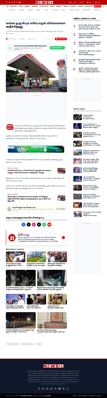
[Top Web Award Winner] (67, 388)
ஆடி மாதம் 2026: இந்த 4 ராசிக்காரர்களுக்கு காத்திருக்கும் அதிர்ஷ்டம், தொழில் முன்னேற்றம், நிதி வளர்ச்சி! (90, 36)
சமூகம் (63, 10)
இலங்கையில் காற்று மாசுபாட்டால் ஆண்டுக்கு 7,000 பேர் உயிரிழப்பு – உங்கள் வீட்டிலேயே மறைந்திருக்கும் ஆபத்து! (91, 189)
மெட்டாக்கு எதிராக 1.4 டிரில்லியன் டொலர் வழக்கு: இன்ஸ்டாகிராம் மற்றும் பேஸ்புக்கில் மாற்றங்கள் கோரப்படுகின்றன (92, 127)
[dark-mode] (104, 6)
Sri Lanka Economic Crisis (27, 344)
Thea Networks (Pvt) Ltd (26, 396)
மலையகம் (55, 10)
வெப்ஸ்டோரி (88, 6)
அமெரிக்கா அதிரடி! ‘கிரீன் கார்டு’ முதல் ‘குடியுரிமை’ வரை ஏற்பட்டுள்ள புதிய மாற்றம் (91, 161)
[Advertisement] (36, 108)
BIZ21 (82, 2)
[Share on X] (47, 39)
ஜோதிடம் (59, 6)
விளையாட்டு (44, 6)
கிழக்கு (38, 10)
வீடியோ (66, 6)
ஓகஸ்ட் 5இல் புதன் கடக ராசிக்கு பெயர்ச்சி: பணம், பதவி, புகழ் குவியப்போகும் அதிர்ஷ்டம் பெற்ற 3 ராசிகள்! (90, 28)
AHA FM (98, 2)
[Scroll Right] (100, 10)
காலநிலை (35, 6)
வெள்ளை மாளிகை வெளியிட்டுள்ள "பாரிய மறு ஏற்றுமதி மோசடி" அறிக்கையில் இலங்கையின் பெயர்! (91, 136)
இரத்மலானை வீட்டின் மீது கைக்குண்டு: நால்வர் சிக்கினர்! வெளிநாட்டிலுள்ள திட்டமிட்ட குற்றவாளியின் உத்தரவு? (50, 288)
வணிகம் (73, 6)
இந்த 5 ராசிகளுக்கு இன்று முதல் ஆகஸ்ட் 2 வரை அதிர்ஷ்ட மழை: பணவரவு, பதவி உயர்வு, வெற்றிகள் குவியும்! (90, 45)
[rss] (63, 388)
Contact (74, 396)
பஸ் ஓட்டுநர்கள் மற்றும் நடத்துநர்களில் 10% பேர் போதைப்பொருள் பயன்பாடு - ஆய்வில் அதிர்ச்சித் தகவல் (15, 264)
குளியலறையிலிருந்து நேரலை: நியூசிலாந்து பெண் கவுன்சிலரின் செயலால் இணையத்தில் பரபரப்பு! (91, 171)
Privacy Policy (92, 396)
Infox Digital (48, 396)
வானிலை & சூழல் (74, 10)
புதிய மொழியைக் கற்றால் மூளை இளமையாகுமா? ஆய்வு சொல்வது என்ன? (91, 204)
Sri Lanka (39, 344)
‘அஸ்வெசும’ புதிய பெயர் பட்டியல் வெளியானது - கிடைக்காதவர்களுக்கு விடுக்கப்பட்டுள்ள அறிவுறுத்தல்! (90, 53)
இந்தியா (27, 6)
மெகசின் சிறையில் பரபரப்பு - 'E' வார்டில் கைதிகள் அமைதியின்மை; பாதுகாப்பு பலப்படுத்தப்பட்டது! (19, 288)
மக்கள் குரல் (12, 10)
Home (7, 20)
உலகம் (21, 6)
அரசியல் (30, 10)
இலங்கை (14, 6)
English (70, 2)
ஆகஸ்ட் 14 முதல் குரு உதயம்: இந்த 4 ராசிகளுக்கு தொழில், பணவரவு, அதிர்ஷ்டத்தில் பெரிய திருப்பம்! (89, 71)
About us (99, 396)
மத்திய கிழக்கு (98, 10)
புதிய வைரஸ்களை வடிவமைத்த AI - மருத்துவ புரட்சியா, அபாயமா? (91, 178)
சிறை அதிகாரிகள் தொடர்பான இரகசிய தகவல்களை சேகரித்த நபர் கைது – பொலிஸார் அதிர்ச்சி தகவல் (36, 307)
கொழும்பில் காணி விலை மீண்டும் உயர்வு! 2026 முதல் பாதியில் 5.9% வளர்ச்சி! (36, 264)
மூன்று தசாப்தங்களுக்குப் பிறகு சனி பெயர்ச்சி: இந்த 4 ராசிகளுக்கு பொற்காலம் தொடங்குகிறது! (89, 62)
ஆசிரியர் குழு (12, 39)
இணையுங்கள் (56, 48)
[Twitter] (43, 388)
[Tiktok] (51, 388)
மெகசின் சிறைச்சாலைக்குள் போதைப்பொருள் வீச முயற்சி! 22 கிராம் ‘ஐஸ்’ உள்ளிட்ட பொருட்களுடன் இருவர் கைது (51, 331)
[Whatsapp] (55, 388)
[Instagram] (47, 388)
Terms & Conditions (82, 396)
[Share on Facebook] (43, 39)
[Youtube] (59, 388)
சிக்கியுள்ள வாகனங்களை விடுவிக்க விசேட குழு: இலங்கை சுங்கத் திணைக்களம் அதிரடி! (91, 153)
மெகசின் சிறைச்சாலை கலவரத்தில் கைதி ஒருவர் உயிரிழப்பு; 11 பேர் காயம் (20, 331)
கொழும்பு (21, 10)
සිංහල (75, 2)
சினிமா (52, 6)
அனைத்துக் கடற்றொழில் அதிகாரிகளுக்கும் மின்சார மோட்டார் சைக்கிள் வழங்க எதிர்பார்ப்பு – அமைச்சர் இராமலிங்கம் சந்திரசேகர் (15, 307)
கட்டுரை (80, 6)
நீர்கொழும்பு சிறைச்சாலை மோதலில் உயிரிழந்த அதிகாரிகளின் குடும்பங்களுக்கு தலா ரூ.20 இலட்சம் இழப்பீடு (57, 264)
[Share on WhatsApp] (51, 39)
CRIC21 (89, 2)
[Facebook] (39, 388)
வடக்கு (46, 10)
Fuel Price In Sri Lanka (12, 344)
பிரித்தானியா (86, 10)
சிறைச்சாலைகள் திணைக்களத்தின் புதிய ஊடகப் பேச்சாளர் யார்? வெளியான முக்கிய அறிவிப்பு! (55, 307)
